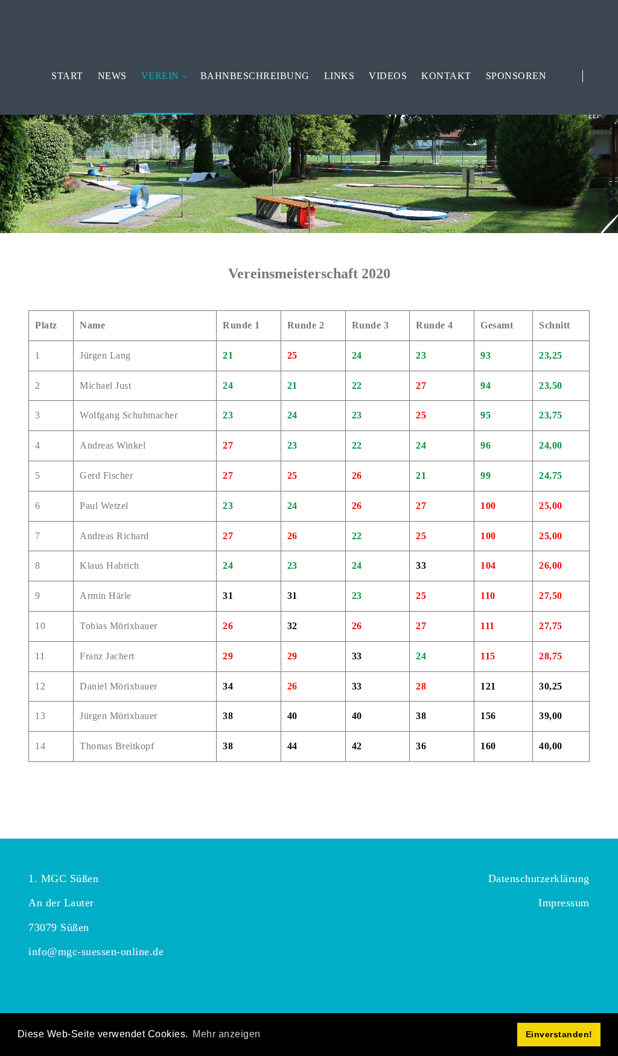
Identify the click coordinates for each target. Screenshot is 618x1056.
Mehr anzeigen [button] (227, 1034)
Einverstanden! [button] (559, 1034)
